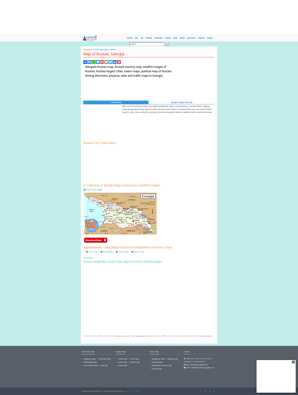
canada (149, 38)
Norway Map (157, 369)
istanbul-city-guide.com (199, 365)
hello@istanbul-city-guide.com (202, 367)
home (95, 49)
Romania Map (157, 362)
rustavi (112, 49)
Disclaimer (138, 391)
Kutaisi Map (108, 251)
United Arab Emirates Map (162, 365)
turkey (210, 38)
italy (175, 38)
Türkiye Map (122, 359)
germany (191, 38)
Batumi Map (123, 251)
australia (158, 38)
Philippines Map (90, 359)
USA (136, 38)
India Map (104, 365)
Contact (187, 352)
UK (142, 38)
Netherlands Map (90, 362)
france (168, 38)
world (129, 38)
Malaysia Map (172, 359)
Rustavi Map (139, 251)
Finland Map (122, 365)
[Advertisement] (149, 17)
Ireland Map (134, 359)
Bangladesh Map (158, 359)
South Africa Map (88, 352)
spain (182, 38)
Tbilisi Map (93, 251)
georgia (103, 49)
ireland (201, 38)
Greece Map (154, 352)
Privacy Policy (128, 391)
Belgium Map (121, 352)
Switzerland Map (104, 359)
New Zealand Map (91, 365)
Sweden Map (135, 362)
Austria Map (122, 362)
